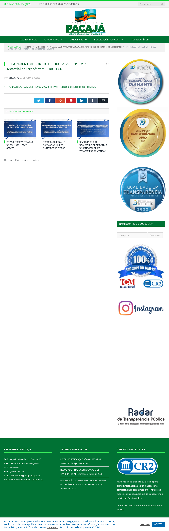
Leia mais (52, 527)
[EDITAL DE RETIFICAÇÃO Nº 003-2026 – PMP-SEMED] (20, 129)
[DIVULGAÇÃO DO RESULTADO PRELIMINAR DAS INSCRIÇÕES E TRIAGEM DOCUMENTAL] (93, 129)
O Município (51, 39)
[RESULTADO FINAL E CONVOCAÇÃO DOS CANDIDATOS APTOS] (56, 129)
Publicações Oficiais (107, 39)
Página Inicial (28, 39)
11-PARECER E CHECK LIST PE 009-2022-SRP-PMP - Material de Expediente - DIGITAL (50, 86)
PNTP (130, 505)
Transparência (139, 39)
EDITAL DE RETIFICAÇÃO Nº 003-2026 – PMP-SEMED (68, 4)
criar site (137, 481)
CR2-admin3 (13, 78)
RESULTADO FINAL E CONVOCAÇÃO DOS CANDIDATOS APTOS (54, 144)
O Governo (77, 39)
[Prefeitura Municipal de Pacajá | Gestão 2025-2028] (84, 21)
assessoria (152, 485)
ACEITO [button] (158, 524)
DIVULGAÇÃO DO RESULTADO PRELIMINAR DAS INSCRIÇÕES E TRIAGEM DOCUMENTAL (93, 146)
